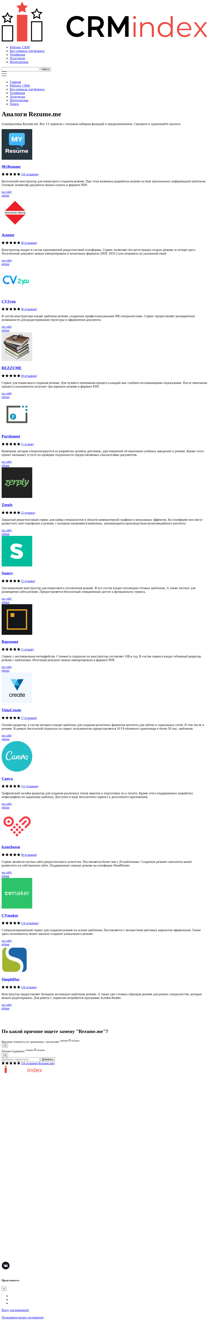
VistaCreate (11, 710)
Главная (15, 82)
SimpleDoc (11, 979)
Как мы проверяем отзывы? (21, 1115)
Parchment (11, 436)
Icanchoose (11, 847)
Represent (10, 641)
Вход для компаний (15, 1310)
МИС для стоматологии (18, 1258)
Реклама (7, 1165)
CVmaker (10, 915)
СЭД (5, 1228)
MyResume (11, 166)
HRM (5, 1221)
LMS (5, 1234)
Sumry (7, 573)
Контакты (8, 1133)
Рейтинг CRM (20, 47)
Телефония (17, 54)
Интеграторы (19, 62)
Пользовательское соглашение (23, 1121)
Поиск (14, 104)
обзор (5, 195)
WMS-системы (12, 1215)
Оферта (7, 1159)
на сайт (7, 192)
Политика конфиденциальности (24, 1127)
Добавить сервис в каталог (20, 1153)
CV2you (9, 301)
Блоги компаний (13, 1171)
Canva (7, 778)
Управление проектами (18, 1197)
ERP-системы (11, 1209)
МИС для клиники (15, 1246)
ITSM (5, 1240)
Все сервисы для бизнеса (27, 51)
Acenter (8, 235)
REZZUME (12, 368)
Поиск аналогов (13, 1203)
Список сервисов (14, 1177)
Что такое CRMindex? (17, 1108)
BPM (5, 1252)
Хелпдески (17, 58)
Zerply (7, 505)
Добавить (47, 1059)
